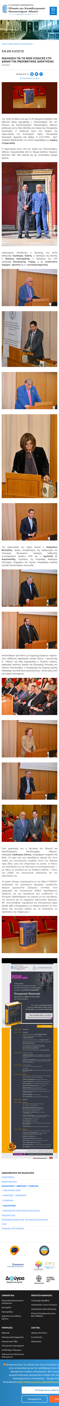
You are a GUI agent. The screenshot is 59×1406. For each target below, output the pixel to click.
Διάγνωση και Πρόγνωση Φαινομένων (13, 1355)
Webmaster (36, 1341)
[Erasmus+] (14, 1266)
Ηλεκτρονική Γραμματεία (12, 1337)
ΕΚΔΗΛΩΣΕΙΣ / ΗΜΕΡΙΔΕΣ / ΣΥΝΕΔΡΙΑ (20, 1186)
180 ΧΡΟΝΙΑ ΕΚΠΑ (11, 1190)
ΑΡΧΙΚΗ (4, 44)
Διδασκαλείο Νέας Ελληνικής (43, 1309)
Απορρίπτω (34, 1398)
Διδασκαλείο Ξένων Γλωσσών (44, 1304)
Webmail (5, 1332)
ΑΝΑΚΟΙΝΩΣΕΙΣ (9, 1181)
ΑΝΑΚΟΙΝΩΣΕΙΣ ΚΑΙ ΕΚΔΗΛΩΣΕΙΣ (20, 44)
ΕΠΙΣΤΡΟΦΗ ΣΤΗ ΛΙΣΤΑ (30, 78)
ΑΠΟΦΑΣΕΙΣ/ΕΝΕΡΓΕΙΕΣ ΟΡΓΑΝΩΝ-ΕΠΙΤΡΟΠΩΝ (25, 1219)
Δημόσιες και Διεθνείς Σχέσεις (11, 1317)
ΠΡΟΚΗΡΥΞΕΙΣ (8, 1215)
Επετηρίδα (6, 1307)
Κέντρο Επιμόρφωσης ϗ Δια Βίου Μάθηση (43, 1314)
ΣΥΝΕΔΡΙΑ (8, 1200)
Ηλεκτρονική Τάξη (9, 1341)
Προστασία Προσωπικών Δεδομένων (12, 1302)
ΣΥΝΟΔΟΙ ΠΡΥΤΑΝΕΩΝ (13, 1228)
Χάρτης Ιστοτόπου (39, 1332)
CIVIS (4, 1224)
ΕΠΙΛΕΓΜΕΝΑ (8, 1177)
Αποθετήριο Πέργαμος (11, 1350)
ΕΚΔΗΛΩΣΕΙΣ (9, 1205)
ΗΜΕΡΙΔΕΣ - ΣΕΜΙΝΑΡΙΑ (14, 1195)
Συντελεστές (36, 1337)
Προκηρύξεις (7, 1311)
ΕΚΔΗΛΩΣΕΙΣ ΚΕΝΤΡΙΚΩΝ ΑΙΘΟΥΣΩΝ (21, 1210)
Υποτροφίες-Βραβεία (40, 1300)
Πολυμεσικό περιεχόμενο (13, 1345)
